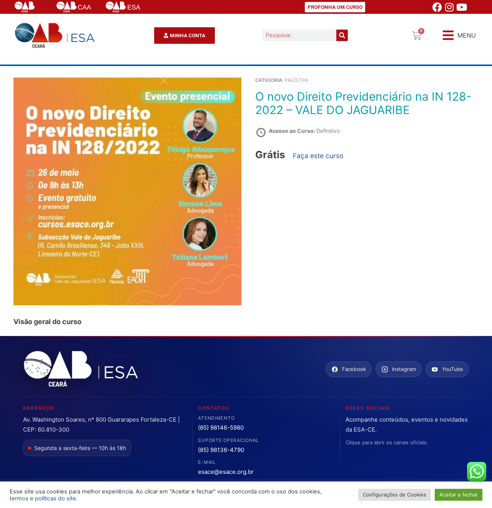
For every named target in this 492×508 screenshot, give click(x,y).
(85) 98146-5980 (221, 427)
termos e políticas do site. (44, 498)
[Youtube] (461, 7)
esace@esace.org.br (226, 471)
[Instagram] (449, 7)
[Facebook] (437, 7)
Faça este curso (318, 156)
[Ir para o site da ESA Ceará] (80, 369)
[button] (459, 35)
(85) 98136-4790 (221, 449)
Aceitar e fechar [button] (458, 494)
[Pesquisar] (342, 35)
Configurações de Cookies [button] (394, 494)
